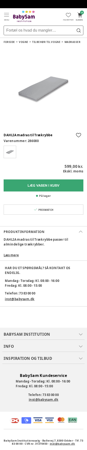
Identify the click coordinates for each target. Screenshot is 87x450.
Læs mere (11, 255)
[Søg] (78, 30)
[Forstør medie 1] (43, 89)
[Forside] (24, 16)
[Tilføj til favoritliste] (78, 135)
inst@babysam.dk (20, 299)
